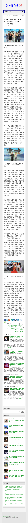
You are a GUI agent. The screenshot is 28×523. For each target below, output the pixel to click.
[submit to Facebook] (5, 320)
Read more (9, 347)
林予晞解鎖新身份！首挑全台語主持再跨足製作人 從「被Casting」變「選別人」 (16, 420)
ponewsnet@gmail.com (15, 516)
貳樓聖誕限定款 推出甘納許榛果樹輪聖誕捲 (13, 487)
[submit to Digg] (14, 320)
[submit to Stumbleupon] (12, 320)
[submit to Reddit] (21, 320)
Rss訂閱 (7, 516)
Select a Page (8, 11)
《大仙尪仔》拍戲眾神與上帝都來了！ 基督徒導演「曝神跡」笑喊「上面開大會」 (16, 470)
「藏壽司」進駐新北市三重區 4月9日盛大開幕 (14, 486)
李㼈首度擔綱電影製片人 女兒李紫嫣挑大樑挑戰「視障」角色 (12, 22)
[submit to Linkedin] (18, 320)
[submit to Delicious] (16, 320)
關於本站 (4, 516)
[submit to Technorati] (5, 322)
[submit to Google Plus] (9, 320)
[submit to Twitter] (7, 320)
